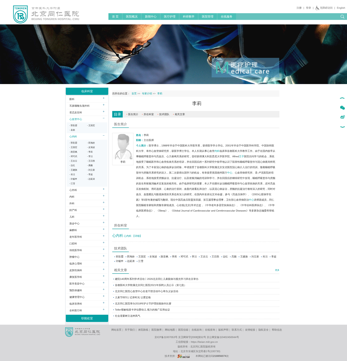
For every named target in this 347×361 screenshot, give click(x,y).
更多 (277, 270)
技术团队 (164, 114)
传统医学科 (75, 250)
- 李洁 (90, 156)
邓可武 (184, 256)
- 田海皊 (91, 143)
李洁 (194, 256)
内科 (217, 150)
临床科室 (87, 91)
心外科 (73, 190)
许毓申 (119, 261)
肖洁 (265, 256)
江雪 (140, 261)
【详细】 (137, 235)
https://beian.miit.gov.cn (204, 341)
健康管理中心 (77, 297)
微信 (342, 108)
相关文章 (180, 114)
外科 (71, 203)
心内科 (117, 236)
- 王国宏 (91, 125)
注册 (299, 7)
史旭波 (153, 256)
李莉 (174, 256)
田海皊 (131, 256)
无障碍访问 (326, 7)
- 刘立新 (91, 170)
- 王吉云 (73, 161)
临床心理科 (75, 263)
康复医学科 (75, 276)
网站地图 (170, 329)
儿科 (71, 216)
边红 (225, 256)
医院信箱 (183, 329)
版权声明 (223, 329)
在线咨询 (197, 329)
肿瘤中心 (74, 256)
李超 (273, 256)
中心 (229, 172)
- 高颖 (90, 165)
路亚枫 (164, 256)
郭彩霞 (119, 256)
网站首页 (116, 329)
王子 (241, 156)
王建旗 (244, 256)
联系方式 (237, 329)
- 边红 (72, 165)
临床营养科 (75, 303)
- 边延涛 (91, 179)
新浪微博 (342, 117)
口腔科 (73, 243)
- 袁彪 (72, 130)
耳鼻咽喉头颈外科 (79, 105)
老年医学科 (75, 236)
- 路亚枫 (73, 152)
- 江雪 (72, 183)
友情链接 (250, 329)
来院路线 (143, 329)
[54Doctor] (183, 355)
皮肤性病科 (75, 270)
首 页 (115, 16)
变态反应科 (75, 112)
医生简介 (133, 114)
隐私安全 (263, 329)
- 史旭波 (91, 147)
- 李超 (90, 174)
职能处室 (87, 318)
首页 (134, 93)
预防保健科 (75, 290)
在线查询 (210, 329)
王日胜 (215, 256)
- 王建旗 (73, 170)
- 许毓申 (73, 179)
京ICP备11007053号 (166, 337)
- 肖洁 (72, 174)
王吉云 (204, 256)
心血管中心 (75, 119)
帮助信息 (277, 329)
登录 (308, 7)
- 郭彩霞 (73, 125)
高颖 (234, 256)
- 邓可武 (73, 156)
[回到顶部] (342, 98)
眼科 (71, 99)
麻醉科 (73, 230)
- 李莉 (90, 152)
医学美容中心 (77, 283)
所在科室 (149, 114)
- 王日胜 (91, 161)
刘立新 (255, 256)
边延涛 (131, 261)
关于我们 (130, 329)
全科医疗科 (75, 310)
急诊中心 (74, 223)
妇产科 (73, 210)
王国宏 (142, 256)
